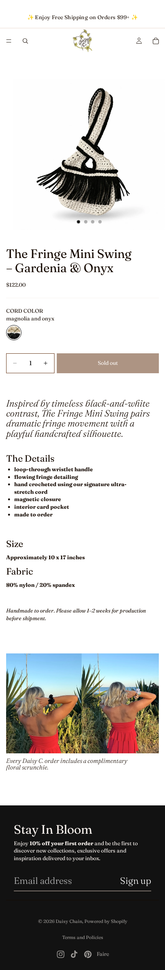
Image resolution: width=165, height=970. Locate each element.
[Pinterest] (87, 954)
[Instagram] (60, 954)
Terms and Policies (82, 937)
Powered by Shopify (105, 921)
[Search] (25, 41)
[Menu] (9, 41)
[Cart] (155, 41)
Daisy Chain (69, 921)
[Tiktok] (74, 954)
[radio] (13, 332)
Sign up (135, 880)
